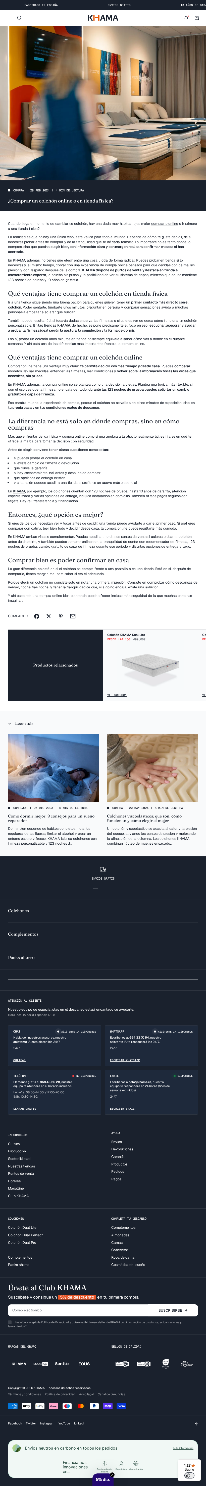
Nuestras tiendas (21, 1166)
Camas (117, 1242)
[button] (103, 1479)
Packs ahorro (18, 1264)
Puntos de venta (21, 1173)
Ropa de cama (122, 1257)
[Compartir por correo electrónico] (73, 616)
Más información (183, 1448)
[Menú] (198, 1462)
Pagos (116, 1179)
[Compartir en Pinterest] (61, 616)
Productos (119, 1164)
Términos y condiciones (24, 1394)
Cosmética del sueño (128, 1264)
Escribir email (122, 1108)
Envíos (116, 1142)
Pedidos (117, 1171)
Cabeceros (119, 1250)
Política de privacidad (60, 1394)
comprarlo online (164, 223)
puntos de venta (134, 536)
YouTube (64, 1423)
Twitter (31, 1423)
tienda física (28, 228)
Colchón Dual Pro (22, 1242)
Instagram (47, 1423)
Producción (17, 1151)
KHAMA (19, 491)
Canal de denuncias (111, 1394)
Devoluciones (122, 1149)
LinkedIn (79, 1423)
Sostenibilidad (19, 1158)
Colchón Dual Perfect (25, 1235)
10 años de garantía (62, 280)
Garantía (117, 1156)
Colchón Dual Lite (22, 1227)
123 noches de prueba (26, 280)
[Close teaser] (112, 1474)
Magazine (16, 1188)
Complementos (20, 1257)
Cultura (14, 1144)
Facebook (15, 1423)
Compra (18, 190)
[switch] (189, 1475)
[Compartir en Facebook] (37, 616)
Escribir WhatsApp (125, 1060)
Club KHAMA (18, 1196)
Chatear (19, 1060)
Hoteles (14, 1181)
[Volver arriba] (196, 1423)
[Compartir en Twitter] (49, 616)
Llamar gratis (24, 1108)
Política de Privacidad (55, 1322)
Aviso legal (86, 1394)
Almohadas (120, 1235)
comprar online (79, 541)
